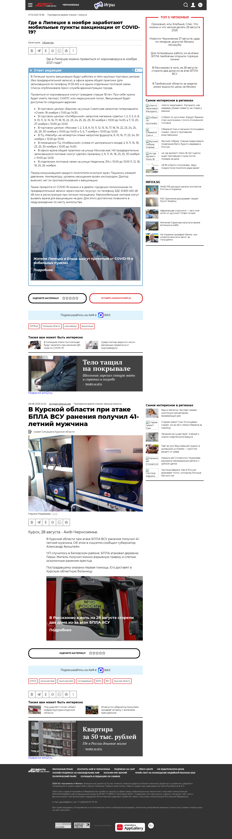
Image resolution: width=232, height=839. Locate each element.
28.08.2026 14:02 (37, 403)
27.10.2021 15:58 (36, 14)
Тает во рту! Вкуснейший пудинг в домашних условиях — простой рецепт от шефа (180, 449)
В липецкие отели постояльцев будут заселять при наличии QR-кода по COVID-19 (62, 345)
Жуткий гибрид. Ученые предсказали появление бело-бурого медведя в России (182, 144)
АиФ (54, 513)
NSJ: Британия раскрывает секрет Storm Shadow (179, 199)
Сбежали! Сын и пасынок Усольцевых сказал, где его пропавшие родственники (182, 132)
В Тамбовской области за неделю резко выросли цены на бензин (174, 85)
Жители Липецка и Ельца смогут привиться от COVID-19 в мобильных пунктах (83, 261)
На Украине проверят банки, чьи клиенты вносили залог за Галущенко (178, 237)
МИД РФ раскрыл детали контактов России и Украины (180, 188)
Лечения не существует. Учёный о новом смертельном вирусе (180, 435)
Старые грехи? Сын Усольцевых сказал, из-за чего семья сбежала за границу (181, 425)
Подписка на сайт (124, 769)
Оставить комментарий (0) (116, 298)
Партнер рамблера (102, 825)
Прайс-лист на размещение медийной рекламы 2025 (165, 773)
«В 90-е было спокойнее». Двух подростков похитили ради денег (180, 166)
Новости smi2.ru (40, 393)
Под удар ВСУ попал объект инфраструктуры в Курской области (60, 710)
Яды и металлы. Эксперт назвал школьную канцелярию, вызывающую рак (179, 413)
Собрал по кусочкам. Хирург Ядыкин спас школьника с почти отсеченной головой (182, 120)
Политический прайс (64, 776)
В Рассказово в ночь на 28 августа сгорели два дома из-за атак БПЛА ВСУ (175, 70)
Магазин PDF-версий (115, 773)
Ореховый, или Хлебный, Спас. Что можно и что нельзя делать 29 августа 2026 (174, 27)
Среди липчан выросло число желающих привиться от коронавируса (118, 345)
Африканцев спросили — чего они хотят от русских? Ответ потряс (179, 211)
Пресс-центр (146, 769)
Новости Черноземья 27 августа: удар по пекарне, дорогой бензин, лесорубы (175, 41)
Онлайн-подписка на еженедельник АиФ (76, 773)
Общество (48, 42)
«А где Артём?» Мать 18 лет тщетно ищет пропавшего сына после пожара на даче (181, 156)
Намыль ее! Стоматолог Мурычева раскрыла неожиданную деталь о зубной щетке (180, 461)
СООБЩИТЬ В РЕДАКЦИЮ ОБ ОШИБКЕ (100, 776)
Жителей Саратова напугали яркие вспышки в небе (180, 223)
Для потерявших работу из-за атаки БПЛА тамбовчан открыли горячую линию (175, 56)
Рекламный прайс (62, 769)
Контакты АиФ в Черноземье (93, 769)
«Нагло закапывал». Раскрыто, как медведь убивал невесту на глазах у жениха (181, 108)
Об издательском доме (170, 769)
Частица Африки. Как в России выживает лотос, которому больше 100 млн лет (181, 472)
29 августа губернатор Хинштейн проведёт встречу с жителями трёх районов (120, 710)
